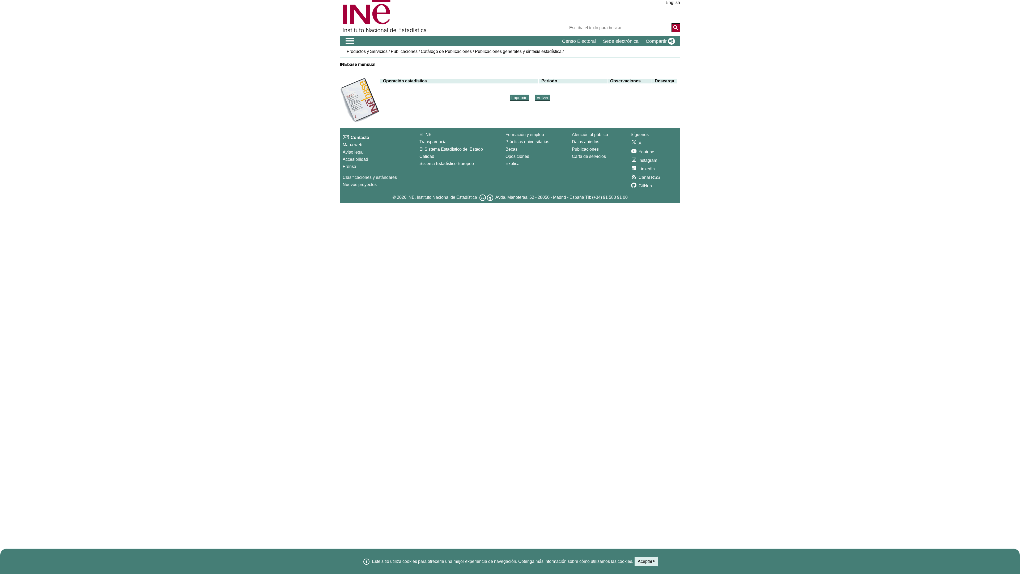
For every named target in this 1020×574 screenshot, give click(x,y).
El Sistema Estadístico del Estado (451, 149)
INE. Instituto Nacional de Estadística (442, 197)
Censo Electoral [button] (579, 41)
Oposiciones (517, 156)
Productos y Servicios (367, 51)
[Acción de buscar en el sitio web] (676, 27)
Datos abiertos (585, 142)
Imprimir (519, 97)
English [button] (673, 2)
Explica (512, 163)
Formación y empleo (524, 134)
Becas (511, 149)
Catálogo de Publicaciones (446, 51)
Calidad (426, 156)
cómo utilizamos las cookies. (606, 561)
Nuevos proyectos (360, 184)
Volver (543, 97)
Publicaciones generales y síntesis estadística (518, 51)
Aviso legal (353, 152)
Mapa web (352, 144)
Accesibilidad (355, 159)
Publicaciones (404, 51)
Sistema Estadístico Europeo (446, 163)
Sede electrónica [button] (621, 41)
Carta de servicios (589, 156)
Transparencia (433, 142)
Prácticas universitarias (527, 142)
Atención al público (590, 134)
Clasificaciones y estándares (370, 177)
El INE (425, 134)
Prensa (349, 166)
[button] (659, 41)
